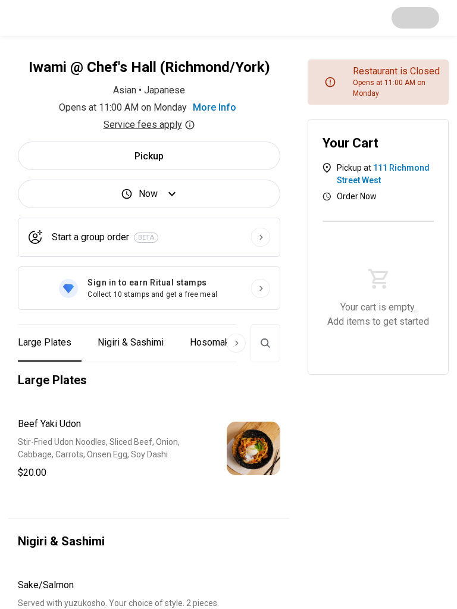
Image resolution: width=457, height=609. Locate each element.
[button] (149, 448)
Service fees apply (143, 124)
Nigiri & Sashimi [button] (131, 342)
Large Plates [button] (44, 342)
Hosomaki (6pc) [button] (223, 342)
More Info (214, 107)
